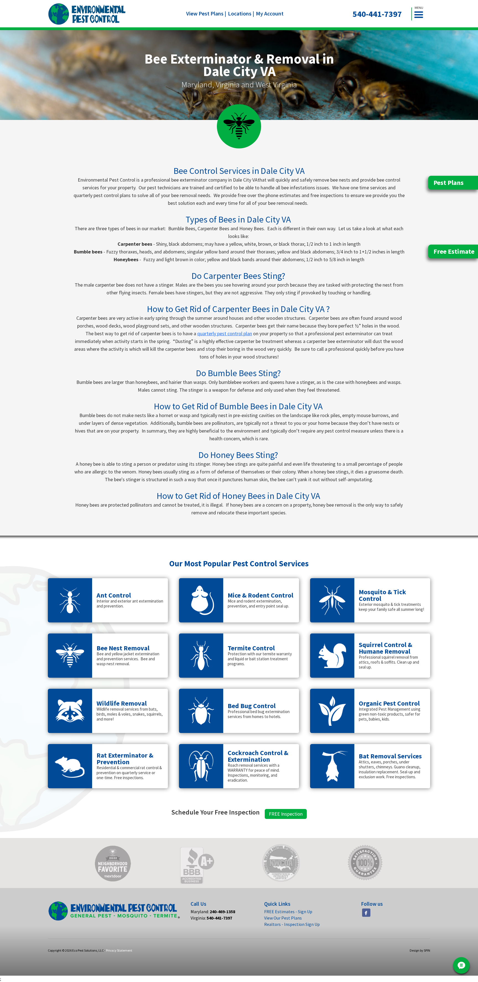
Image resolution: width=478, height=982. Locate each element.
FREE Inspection (286, 814)
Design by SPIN (420, 950)
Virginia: (211, 918)
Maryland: (213, 911)
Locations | (241, 13)
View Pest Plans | (206, 13)
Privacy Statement (119, 950)
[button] (421, 13)
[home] (87, 14)
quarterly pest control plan (224, 333)
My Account (270, 13)
